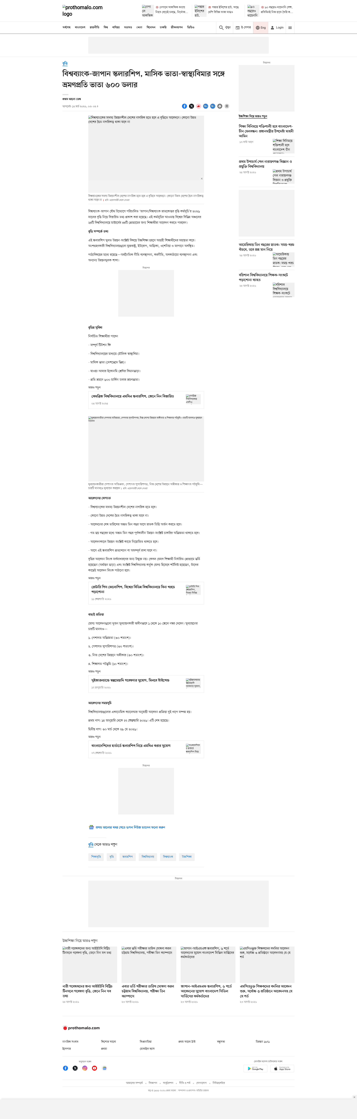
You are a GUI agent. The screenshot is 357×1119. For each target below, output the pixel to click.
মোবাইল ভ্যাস (147, 1049)
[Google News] (104, 1069)
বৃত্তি (64, 63)
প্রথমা (104, 1049)
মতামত (128, 27)
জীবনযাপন (177, 27)
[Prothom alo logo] (81, 1029)
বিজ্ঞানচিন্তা (146, 1042)
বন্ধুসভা (221, 1042)
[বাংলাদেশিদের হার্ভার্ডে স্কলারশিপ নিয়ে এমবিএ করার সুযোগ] (193, 749)
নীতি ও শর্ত (184, 1083)
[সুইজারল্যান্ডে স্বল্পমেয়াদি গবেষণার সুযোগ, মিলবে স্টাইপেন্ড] (193, 683)
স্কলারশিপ (128, 857)
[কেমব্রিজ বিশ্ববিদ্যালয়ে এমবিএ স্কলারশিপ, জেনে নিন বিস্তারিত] (193, 399)
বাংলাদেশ (80, 27)
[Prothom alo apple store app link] (282, 1069)
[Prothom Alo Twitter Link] (77, 1068)
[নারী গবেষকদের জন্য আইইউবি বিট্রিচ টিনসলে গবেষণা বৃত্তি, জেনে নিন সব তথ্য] (89, 965)
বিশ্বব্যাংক (168, 857)
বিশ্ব (106, 27)
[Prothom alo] (87, 11)
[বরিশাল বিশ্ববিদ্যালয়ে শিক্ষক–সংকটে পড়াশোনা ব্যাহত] (284, 290)
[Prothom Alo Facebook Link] (67, 1068)
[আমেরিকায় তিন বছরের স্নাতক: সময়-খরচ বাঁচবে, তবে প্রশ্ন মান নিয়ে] (284, 259)
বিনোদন (151, 27)
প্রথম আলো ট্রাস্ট (186, 1042)
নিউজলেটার (219, 1083)
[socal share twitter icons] (192, 108)
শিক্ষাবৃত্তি (96, 857)
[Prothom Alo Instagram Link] (86, 1068)
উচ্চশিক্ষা (187, 857)
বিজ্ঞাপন (153, 1083)
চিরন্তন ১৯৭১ (263, 1042)
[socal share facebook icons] (185, 108)
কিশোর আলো (108, 1042)
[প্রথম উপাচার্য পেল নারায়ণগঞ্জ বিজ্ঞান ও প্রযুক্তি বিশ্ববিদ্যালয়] (284, 176)
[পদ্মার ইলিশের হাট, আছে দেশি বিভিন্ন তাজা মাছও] (201, 11)
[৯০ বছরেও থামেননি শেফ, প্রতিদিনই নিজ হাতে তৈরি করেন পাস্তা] (253, 11)
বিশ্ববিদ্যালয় (148, 857)
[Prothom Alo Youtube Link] (96, 1068)
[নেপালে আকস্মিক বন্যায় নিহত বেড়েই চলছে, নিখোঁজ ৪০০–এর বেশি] (148, 11)
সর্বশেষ (66, 27)
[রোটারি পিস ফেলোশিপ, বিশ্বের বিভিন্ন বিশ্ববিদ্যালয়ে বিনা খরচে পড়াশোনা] (193, 590)
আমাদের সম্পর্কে (134, 1083)
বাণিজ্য (116, 27)
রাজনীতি (94, 27)
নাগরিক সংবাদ (70, 1042)
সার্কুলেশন (168, 1083)
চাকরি (163, 27)
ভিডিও (190, 27)
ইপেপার (66, 1049)
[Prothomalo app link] (255, 1069)
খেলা (139, 27)
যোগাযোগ (201, 1083)
